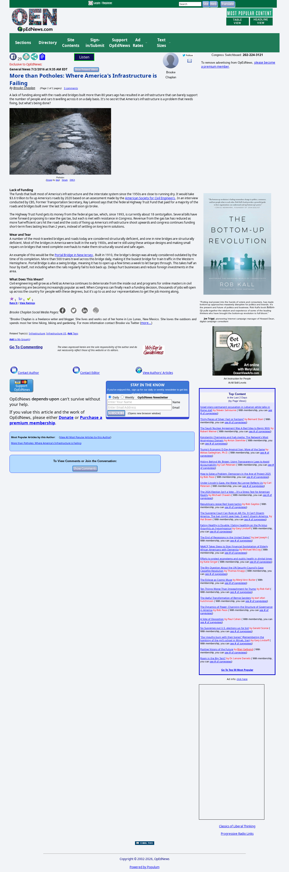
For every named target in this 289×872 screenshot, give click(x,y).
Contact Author (28, 373)
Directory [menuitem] (47, 42)
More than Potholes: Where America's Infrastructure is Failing (46, 443)
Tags (73, 333)
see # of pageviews (235, 422)
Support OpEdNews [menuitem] (118, 42)
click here (242, 679)
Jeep (57, 179)
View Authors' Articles (158, 373)
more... (146, 323)
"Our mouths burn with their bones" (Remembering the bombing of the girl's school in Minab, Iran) (232, 639)
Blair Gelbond (245, 649)
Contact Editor (90, 373)
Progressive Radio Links (237, 834)
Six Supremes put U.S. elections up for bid (224, 628)
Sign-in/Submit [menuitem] (94, 42)
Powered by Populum (144, 867)
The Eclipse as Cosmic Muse (216, 579)
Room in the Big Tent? (213, 658)
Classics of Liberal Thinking (237, 826)
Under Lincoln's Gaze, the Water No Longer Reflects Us (231, 482)
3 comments (71, 88)
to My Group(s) (19, 339)
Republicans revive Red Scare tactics (221, 504)
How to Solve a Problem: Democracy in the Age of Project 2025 (235, 473)
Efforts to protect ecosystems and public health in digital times (236, 558)
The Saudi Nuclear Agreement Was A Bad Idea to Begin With (235, 428)
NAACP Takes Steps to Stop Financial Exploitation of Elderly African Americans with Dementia (234, 548)
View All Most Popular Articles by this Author (85, 437)
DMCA (72, 180)
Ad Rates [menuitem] (138, 42)
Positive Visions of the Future (216, 649)
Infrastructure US (56, 333)
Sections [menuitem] (23, 42)
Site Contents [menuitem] (70, 42)
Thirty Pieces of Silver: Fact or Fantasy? (222, 419)
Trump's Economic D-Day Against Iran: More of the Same (232, 449)
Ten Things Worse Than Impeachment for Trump (228, 588)
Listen (84, 57)
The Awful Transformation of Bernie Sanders (225, 597)
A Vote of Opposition (212, 619)
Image (49, 179)
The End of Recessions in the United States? (225, 537)
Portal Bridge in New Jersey (74, 255)
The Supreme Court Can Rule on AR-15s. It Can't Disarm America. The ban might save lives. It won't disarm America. (234, 514)
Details (65, 180)
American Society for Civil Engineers (150, 198)
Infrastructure (37, 333)
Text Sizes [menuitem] (161, 42)
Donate (66, 417)
